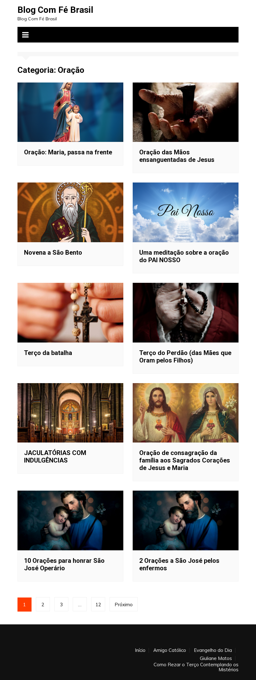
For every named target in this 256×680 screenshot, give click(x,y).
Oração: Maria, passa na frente (68, 152)
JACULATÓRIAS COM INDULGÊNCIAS (55, 456)
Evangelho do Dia (213, 650)
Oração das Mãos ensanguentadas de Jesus (176, 155)
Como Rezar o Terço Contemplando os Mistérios (196, 667)
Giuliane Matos (216, 658)
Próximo (124, 605)
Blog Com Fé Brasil (55, 10)
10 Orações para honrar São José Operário (64, 564)
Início (140, 650)
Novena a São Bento (53, 252)
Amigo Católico (169, 650)
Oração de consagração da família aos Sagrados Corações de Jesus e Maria (184, 460)
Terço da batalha (48, 353)
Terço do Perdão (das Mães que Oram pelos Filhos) (185, 356)
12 (98, 605)
